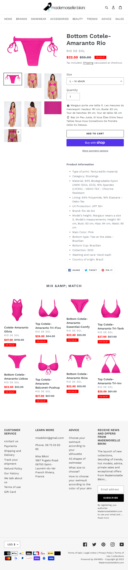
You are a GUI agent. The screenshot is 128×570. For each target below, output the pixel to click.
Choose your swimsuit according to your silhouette (77, 445)
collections (118, 556)
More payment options (95, 150)
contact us (11, 441)
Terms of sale (75, 553)
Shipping (88, 62)
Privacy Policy (105, 553)
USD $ (11, 544)
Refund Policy (13, 468)
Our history (11, 473)
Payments (10, 446)
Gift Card (10, 491)
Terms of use (12, 487)
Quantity (72, 90)
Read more (103, 518)
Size (69, 74)
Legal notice (90, 553)
